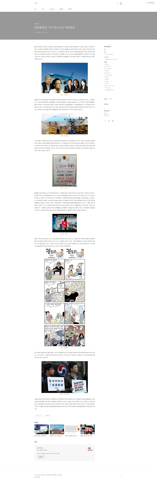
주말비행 (107, 79)
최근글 (105, 99)
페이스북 (105, 121)
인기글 (110, 99)
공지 (43, 9)
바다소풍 (107, 71)
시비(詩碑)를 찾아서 (109, 90)
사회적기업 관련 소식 (109, 54)
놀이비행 (107, 83)
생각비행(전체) (107, 46)
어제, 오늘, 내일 (108, 75)
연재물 (61, 9)
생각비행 (40, 448)
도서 (35, 9)
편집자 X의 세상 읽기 (109, 85)
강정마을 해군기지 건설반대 (111, 59)
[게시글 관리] (42, 416)
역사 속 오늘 (107, 88)
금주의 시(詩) (108, 66)
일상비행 (107, 77)
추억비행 (107, 81)
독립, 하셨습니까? (109, 68)
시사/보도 (51, 9)
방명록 (70, 9)
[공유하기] (40, 416)
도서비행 (107, 64)
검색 (117, 3)
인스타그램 (109, 121)
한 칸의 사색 (107, 73)
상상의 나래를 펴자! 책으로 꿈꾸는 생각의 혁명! (48, 453)
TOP (121, 475)
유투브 (112, 121)
